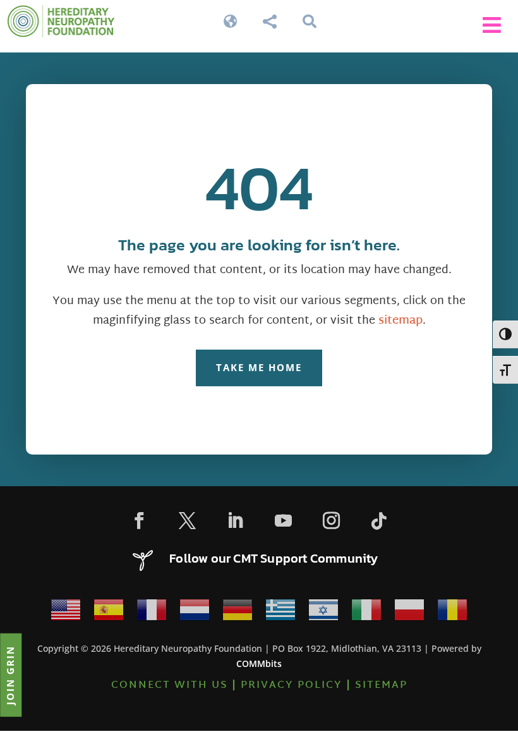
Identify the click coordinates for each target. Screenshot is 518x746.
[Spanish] (108, 613)
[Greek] (280, 613)
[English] (65, 613)
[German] (237, 613)
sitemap (400, 320)
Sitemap (381, 685)
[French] (151, 613)
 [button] (492, 25)
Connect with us (169, 685)
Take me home (259, 367)
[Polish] (409, 613)
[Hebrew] (323, 613)
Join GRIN (10, 674)
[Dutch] (194, 613)
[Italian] (366, 613)
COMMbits (259, 663)
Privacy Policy (291, 685)
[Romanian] (452, 613)
